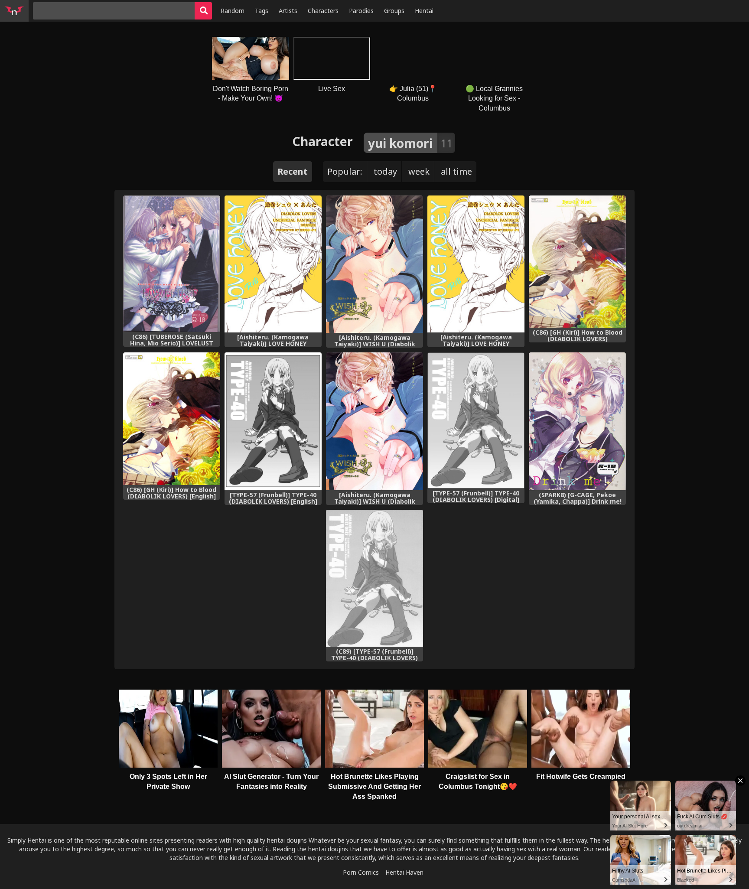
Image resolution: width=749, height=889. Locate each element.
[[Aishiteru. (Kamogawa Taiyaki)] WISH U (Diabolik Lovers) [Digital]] (374, 264)
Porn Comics (361, 872)
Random (232, 11)
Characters (323, 11)
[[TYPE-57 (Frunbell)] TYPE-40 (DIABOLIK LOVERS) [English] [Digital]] (273, 421)
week (419, 171)
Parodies (361, 11)
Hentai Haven (404, 872)
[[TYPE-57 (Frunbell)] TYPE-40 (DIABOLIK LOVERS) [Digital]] (475, 420)
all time (456, 171)
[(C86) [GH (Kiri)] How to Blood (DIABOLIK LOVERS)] (577, 261)
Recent (292, 171)
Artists (288, 11)
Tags (261, 11)
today (385, 171)
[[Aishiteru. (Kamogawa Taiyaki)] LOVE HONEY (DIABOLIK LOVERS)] (273, 263)
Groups (394, 11)
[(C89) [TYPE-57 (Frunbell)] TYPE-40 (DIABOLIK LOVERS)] (374, 578)
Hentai (424, 11)
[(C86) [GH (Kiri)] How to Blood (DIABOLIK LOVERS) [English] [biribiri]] (171, 418)
